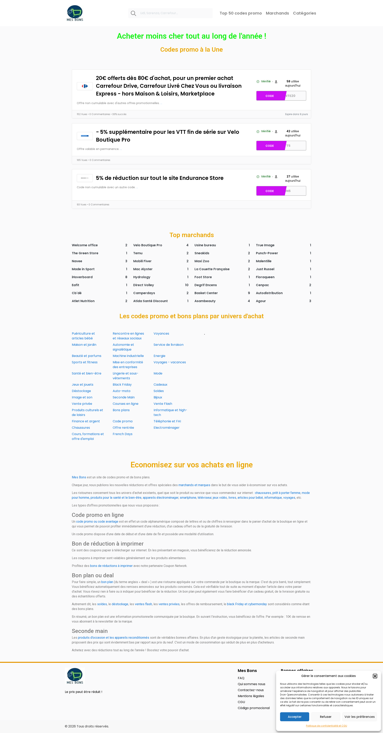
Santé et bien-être (86, 373)
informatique (273, 498)
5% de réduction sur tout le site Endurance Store (160, 178)
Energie (159, 356)
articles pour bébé (250, 498)
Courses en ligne (125, 403)
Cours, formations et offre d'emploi (88, 436)
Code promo (123, 421)
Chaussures (81, 427)
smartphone (188, 498)
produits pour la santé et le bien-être (116, 498)
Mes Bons (79, 477)
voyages (289, 498)
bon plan (107, 582)
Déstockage (81, 391)
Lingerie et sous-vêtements (125, 375)
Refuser (326, 717)
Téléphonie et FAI (167, 421)
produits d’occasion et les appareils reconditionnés (113, 637)
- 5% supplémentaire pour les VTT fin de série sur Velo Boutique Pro (167, 135)
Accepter (295, 717)
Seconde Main (124, 397)
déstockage (120, 604)
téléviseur (204, 498)
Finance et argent (86, 421)
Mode (158, 373)
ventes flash (143, 604)
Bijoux (158, 397)
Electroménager (167, 427)
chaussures (263, 493)
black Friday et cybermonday (247, 604)
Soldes (159, 391)
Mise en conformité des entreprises (128, 364)
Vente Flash (163, 403)
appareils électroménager (160, 498)
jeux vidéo (220, 498)
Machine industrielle (128, 356)
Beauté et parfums (86, 356)
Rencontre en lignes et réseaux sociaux (128, 336)
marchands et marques (194, 485)
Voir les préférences (360, 717)
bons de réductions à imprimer (111, 566)
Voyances (161, 333)
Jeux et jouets (82, 384)
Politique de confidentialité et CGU (326, 725)
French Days (122, 434)
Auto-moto (121, 391)
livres (232, 498)
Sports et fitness (85, 362)
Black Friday (122, 384)
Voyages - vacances (170, 362)
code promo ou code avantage (97, 521)
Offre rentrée (123, 427)
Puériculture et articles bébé (83, 336)
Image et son (82, 397)
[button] (375, 676)
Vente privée (82, 403)
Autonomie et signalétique (123, 347)
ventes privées (169, 604)
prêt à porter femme (286, 493)
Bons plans (121, 410)
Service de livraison (169, 344)
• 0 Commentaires (99, 114)
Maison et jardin (84, 344)
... (161, 103)
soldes (102, 604)
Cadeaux (160, 384)
